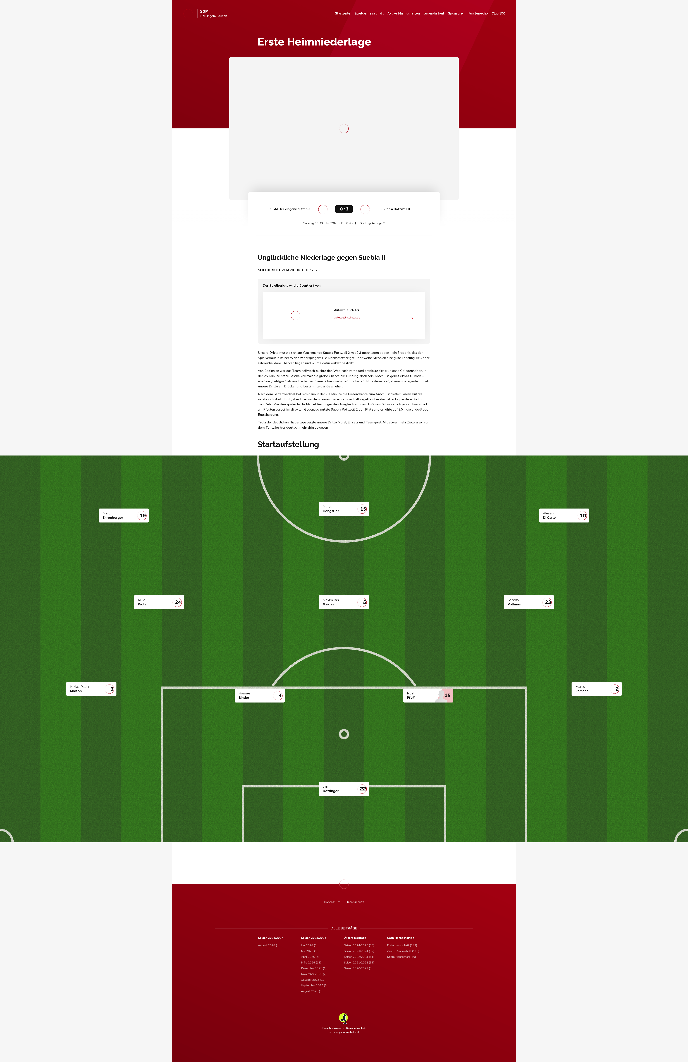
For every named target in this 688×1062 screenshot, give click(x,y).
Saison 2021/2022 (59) (359, 963)
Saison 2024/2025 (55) (359, 945)
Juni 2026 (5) (309, 945)
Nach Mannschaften (400, 938)
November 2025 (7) (313, 974)
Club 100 (498, 13)
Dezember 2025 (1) (313, 968)
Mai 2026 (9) (309, 951)
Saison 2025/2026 (313, 938)
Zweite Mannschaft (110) (403, 951)
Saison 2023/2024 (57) (359, 951)
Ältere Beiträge (355, 938)
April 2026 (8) (310, 957)
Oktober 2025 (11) (313, 980)
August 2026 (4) (269, 945)
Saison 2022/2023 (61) (359, 957)
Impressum (332, 902)
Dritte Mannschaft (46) (401, 957)
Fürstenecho (478, 13)
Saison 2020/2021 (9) (358, 968)
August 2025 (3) (311, 991)
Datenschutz (355, 902)
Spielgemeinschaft (369, 13)
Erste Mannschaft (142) (402, 945)
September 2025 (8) (314, 985)
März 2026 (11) (311, 963)
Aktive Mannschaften (404, 13)
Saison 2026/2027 (270, 938)
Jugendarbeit (434, 13)
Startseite (342, 13)
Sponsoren (456, 13)
